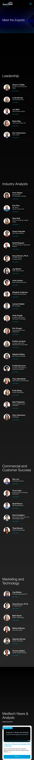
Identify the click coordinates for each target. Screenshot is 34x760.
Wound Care (7, 727)
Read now (17, 756)
